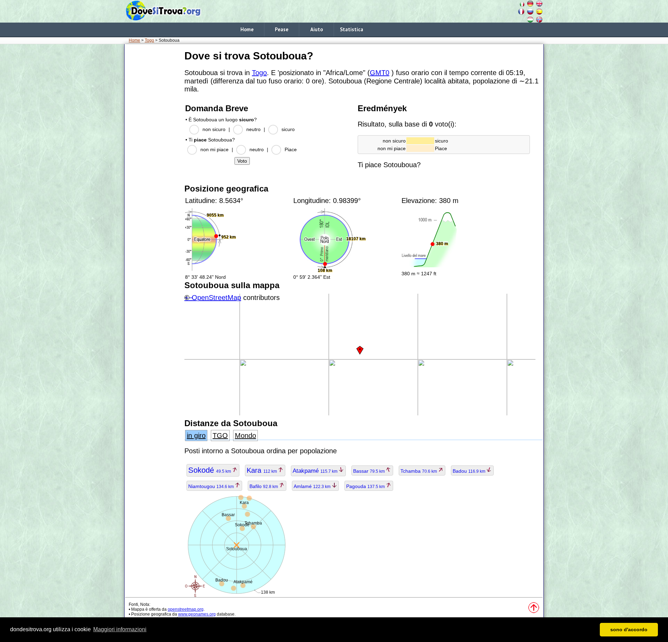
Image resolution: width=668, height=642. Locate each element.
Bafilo (264, 486)
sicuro (288, 129)
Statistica (351, 29)
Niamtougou (211, 486)
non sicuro (213, 129)
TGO (220, 435)
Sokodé (210, 470)
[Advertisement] (153, 152)
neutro (253, 129)
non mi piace (214, 149)
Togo (149, 40)
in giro (196, 435)
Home (247, 29)
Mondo (245, 435)
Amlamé (313, 486)
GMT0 (379, 72)
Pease (281, 29)
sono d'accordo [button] (628, 629)
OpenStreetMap (216, 297)
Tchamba (419, 471)
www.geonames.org (197, 614)
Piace (291, 149)
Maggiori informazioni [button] (119, 629)
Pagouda (366, 486)
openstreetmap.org (186, 609)
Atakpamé (316, 471)
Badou (469, 471)
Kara (262, 470)
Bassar (369, 471)
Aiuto (316, 29)
